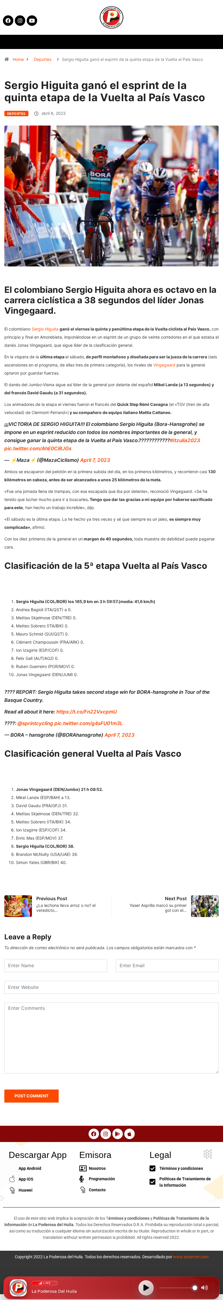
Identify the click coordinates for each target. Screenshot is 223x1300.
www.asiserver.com (190, 1256)
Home (18, 59)
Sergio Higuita (45, 328)
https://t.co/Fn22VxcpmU (86, 712)
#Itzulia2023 (185, 440)
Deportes (42, 59)
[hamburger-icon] (179, 42)
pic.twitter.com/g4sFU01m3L (88, 723)
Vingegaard (164, 364)
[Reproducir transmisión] (146, 1287)
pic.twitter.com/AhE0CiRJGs (37, 448)
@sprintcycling (35, 723)
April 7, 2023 (95, 460)
